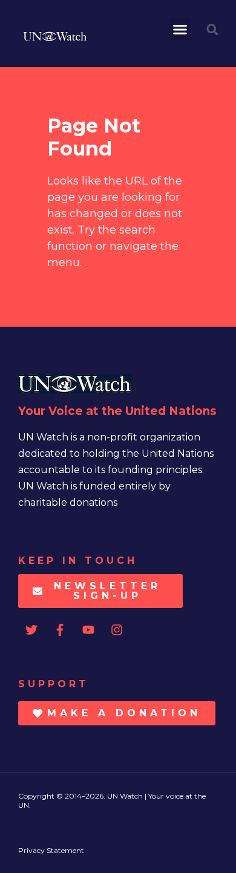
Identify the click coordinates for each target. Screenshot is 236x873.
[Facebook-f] (60, 629)
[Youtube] (88, 629)
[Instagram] (116, 629)
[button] (180, 29)
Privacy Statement (51, 850)
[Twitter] (31, 629)
